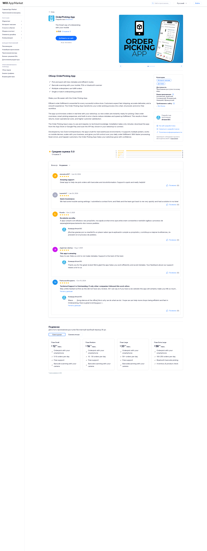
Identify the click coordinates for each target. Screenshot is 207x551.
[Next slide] (181, 66)
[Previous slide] (120, 66)
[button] (173, 94)
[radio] (57, 334)
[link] (12, 9)
